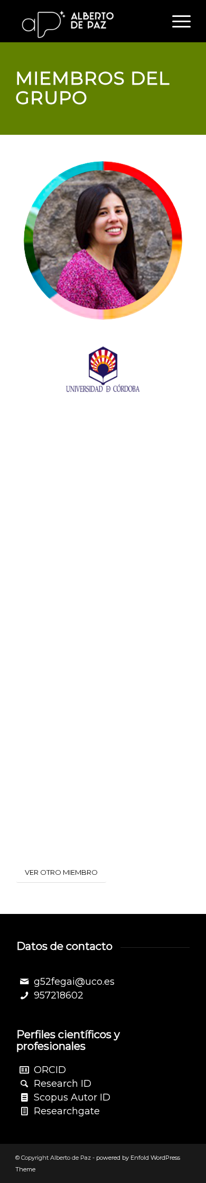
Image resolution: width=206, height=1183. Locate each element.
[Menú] (176, 21)
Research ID (62, 1083)
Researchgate (67, 1111)
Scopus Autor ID (72, 1097)
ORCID (50, 1070)
